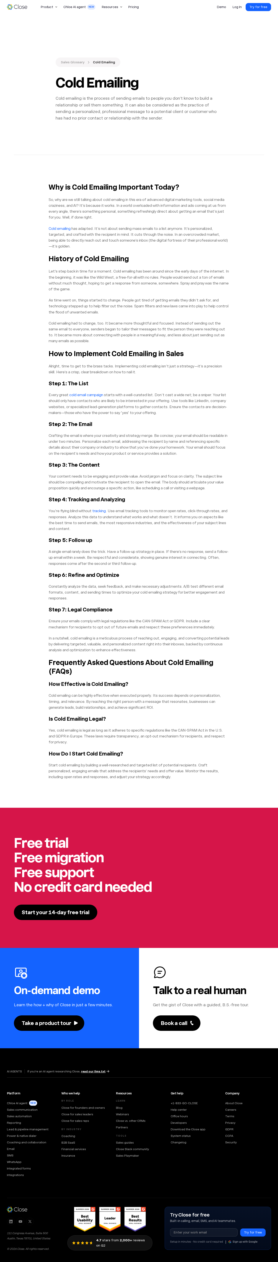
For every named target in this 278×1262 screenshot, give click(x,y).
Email (11, 1149)
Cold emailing (60, 228)
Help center (179, 1109)
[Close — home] (17, 1209)
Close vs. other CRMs (131, 1120)
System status (181, 1135)
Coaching (68, 1136)
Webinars (122, 1114)
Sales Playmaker (127, 1155)
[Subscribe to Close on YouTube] (20, 1221)
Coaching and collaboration (26, 1142)
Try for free (258, 7)
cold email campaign (86, 395)
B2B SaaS (68, 1142)
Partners (122, 1127)
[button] (49, 6)
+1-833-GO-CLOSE (184, 1103)
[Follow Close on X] (30, 1221)
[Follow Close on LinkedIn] (11, 1221)
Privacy (230, 1122)
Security (231, 1142)
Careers (230, 1109)
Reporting (14, 1122)
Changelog (178, 1142)
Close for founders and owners (83, 1107)
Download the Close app (188, 1129)
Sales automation (19, 1116)
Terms (229, 1116)
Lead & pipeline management (27, 1129)
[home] (19, 7)
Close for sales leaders (77, 1114)
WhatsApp (14, 1162)
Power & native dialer (21, 1135)
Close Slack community (132, 1149)
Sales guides (125, 1142)
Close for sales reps (75, 1120)
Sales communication (22, 1109)
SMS (10, 1155)
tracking (99, 511)
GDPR (229, 1129)
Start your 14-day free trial (55, 912)
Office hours (179, 1116)
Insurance (68, 1155)
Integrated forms (19, 1168)
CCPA (229, 1135)
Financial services (73, 1149)
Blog (119, 1107)
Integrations (15, 1175)
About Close (234, 1103)
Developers (179, 1122)
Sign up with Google (245, 1241)
